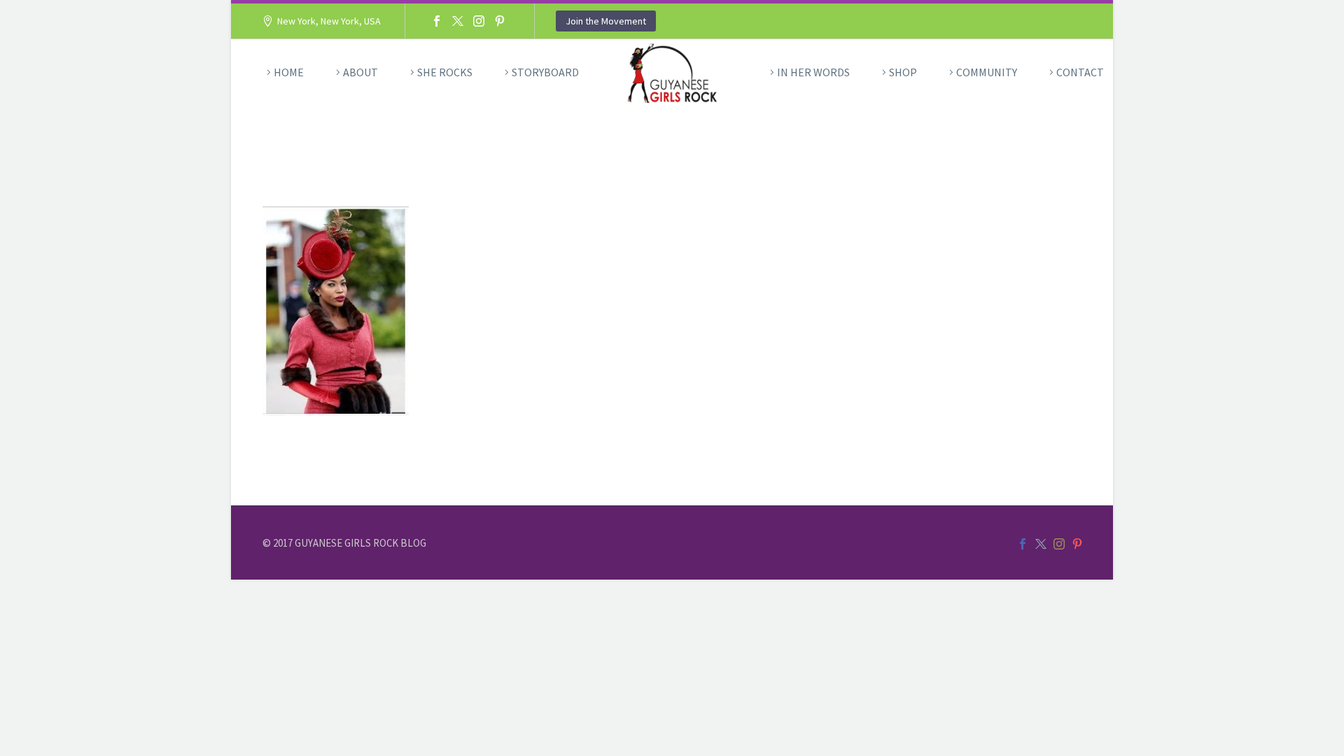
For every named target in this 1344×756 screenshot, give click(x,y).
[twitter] (1040, 544)
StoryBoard (545, 72)
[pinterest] (1077, 544)
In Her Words (813, 72)
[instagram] (1059, 544)
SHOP (903, 72)
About (360, 72)
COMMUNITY (986, 72)
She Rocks (444, 72)
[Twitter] (457, 21)
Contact (1080, 72)
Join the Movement (606, 21)
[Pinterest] (499, 21)
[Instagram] (478, 21)
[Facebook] (436, 21)
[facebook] (1022, 544)
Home (289, 72)
